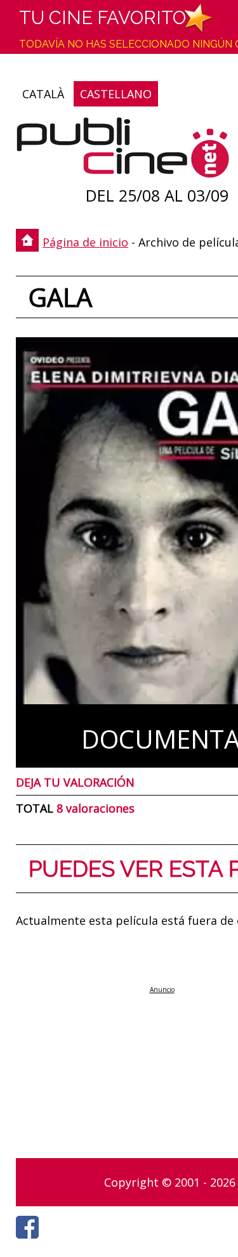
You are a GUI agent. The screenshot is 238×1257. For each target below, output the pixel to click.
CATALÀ (43, 93)
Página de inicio (85, 242)
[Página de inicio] (123, 150)
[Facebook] (30, 1241)
